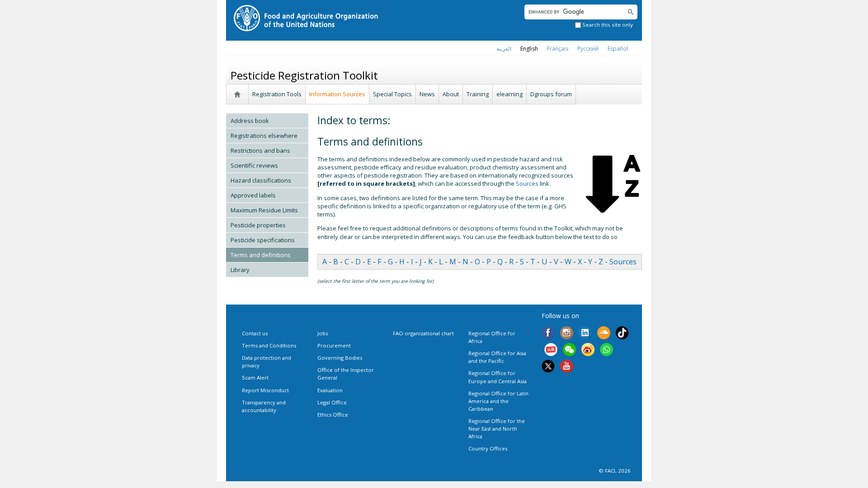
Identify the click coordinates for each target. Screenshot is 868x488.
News (427, 94)
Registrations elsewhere (264, 135)
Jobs (322, 333)
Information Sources (337, 94)
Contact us (255, 333)
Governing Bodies (339, 357)
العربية (503, 48)
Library (240, 270)
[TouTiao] (550, 350)
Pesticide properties (258, 225)
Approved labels (253, 195)
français (557, 48)
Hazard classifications (261, 180)
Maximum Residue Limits (264, 210)
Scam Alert (255, 377)
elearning (509, 94)
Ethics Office (332, 414)
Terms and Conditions (269, 345)
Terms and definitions (261, 255)
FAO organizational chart (423, 333)
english (529, 48)
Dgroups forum (551, 94)
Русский (588, 48)
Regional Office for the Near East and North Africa (496, 429)
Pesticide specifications (263, 240)
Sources (527, 183)
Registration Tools (277, 94)
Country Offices (487, 448)
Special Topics (392, 94)
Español (618, 48)
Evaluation (330, 390)
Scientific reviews (254, 165)
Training (478, 94)
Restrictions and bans (260, 150)
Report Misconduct (265, 390)
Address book (250, 121)
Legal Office (332, 402)
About (451, 94)
